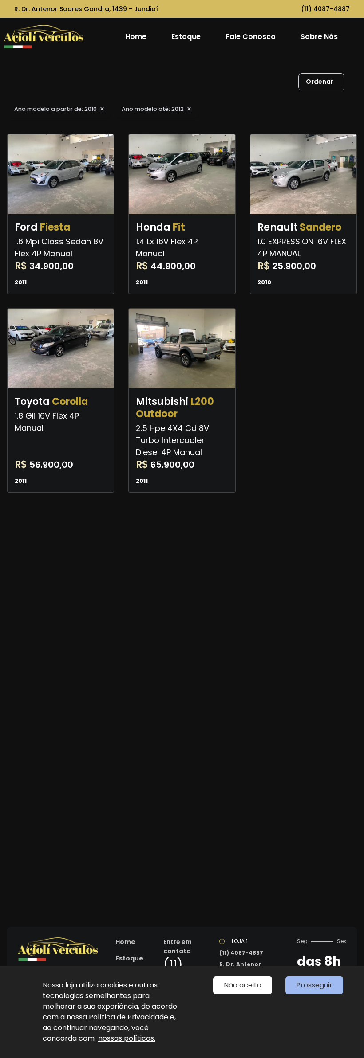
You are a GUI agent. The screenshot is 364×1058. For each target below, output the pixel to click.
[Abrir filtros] (353, 82)
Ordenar (319, 81)
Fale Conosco (251, 36)
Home (135, 36)
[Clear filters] (102, 108)
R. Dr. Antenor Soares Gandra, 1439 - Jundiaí (86, 8)
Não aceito (242, 985)
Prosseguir (314, 985)
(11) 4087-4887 (325, 8)
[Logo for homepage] (59, 36)
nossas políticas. (126, 1038)
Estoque (186, 36)
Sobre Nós (319, 36)
